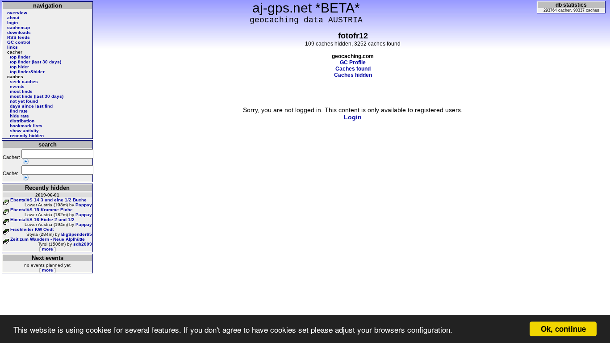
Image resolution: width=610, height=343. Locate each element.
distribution (22, 120)
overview (17, 12)
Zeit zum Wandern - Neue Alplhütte (47, 239)
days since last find (31, 106)
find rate (19, 111)
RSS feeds (18, 37)
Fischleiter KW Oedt (32, 229)
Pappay (83, 204)
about (13, 17)
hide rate (19, 115)
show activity (24, 130)
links (12, 47)
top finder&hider (27, 71)
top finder (20, 56)
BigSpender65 (76, 234)
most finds (21, 91)
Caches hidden (353, 75)
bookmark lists (26, 125)
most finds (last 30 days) (36, 96)
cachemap (18, 27)
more (47, 249)
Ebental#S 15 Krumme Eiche (41, 209)
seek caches (24, 81)
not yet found (24, 101)
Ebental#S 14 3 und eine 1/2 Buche (48, 199)
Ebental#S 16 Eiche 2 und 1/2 (42, 219)
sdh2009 (82, 244)
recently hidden (27, 135)
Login (353, 117)
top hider (19, 66)
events (17, 86)
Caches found (353, 69)
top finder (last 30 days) (35, 61)
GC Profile (353, 62)
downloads (19, 32)
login (12, 22)
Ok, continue (563, 328)
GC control (18, 42)
